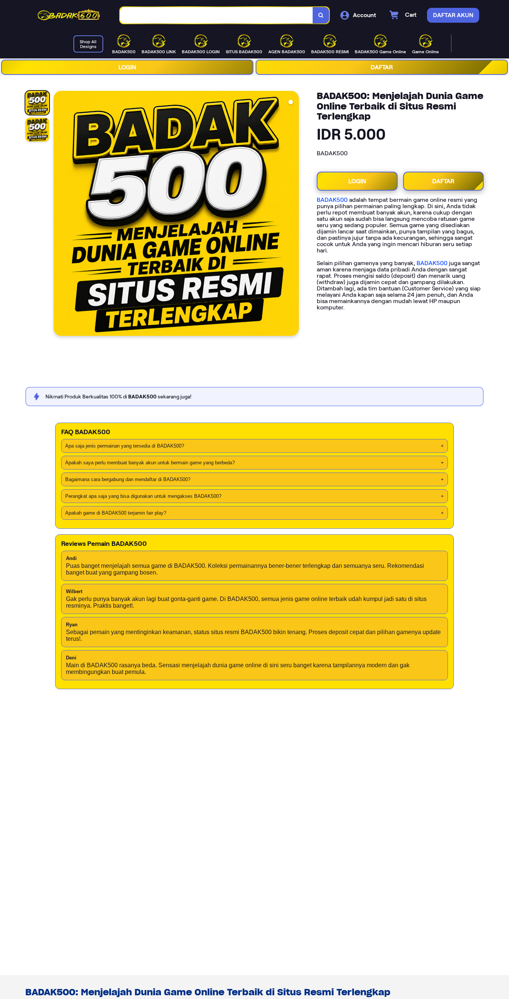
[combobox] (216, 15)
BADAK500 (332, 200)
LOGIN (127, 67)
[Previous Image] (60, 214)
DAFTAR (382, 67)
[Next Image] (293, 214)
